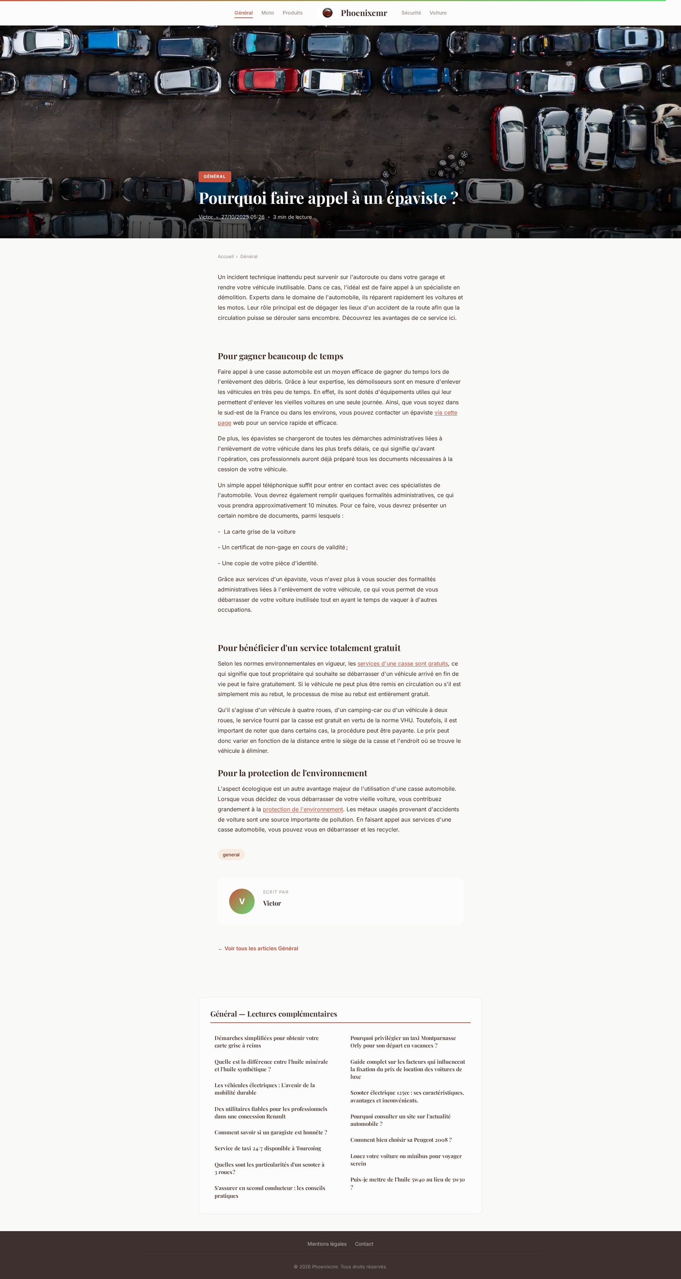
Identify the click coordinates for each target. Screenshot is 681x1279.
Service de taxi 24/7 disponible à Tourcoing (268, 1148)
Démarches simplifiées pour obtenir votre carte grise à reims (267, 1041)
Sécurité (411, 13)
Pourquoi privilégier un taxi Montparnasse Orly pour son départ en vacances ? (403, 1041)
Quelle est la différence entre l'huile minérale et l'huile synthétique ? (271, 1065)
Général (243, 13)
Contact (364, 1244)
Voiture (438, 13)
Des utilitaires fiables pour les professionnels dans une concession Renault (271, 1112)
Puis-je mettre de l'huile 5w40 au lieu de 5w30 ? (407, 1183)
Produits (293, 13)
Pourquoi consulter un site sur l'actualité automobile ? (400, 1120)
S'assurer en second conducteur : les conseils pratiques (270, 1191)
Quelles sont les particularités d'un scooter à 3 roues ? (270, 1168)
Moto (267, 13)
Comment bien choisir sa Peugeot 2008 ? (401, 1139)
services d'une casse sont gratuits (403, 663)
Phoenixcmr (364, 12)
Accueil (226, 256)
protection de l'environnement (303, 809)
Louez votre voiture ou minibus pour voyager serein (406, 1159)
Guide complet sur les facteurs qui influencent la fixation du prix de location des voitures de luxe (407, 1069)
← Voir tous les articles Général (258, 948)
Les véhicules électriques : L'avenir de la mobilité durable (265, 1088)
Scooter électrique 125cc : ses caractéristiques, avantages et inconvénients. (407, 1096)
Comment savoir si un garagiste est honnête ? (271, 1132)
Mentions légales (327, 1244)
